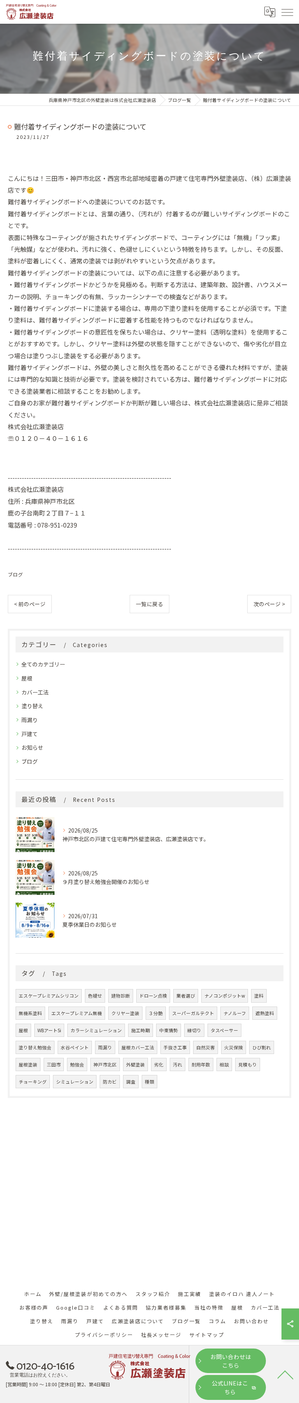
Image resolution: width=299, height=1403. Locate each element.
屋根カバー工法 (137, 1047)
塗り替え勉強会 (35, 1047)
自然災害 (205, 1047)
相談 (224, 1064)
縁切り (194, 1030)
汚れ (177, 1064)
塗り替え (32, 706)
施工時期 (140, 1030)
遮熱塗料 (264, 1013)
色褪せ (95, 996)
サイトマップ (206, 1334)
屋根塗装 (28, 1064)
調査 (130, 1082)
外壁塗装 (135, 1064)
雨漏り (29, 720)
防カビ (110, 1082)
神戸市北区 (105, 1064)
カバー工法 (35, 692)
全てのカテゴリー (43, 664)
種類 (149, 1082)
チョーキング (33, 1082)
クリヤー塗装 (125, 1013)
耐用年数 (201, 1064)
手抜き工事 (175, 1047)
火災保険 (233, 1047)
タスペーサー (224, 1030)
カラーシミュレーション (96, 1030)
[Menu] (287, 11)
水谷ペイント (75, 1047)
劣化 (159, 1064)
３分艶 (156, 1013)
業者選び (185, 996)
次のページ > (269, 604)
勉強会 (77, 1064)
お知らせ (32, 747)
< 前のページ (30, 604)
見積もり (247, 1064)
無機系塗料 (30, 1013)
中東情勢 (168, 1030)
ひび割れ (261, 1047)
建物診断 (120, 996)
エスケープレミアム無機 (76, 1013)
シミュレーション (74, 1082)
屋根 (26, 678)
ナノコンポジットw (224, 996)
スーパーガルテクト (193, 1013)
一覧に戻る (149, 604)
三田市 (54, 1064)
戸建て (29, 734)
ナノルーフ (234, 1013)
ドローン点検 (153, 996)
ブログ (15, 574)
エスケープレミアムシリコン (49, 996)
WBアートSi (49, 1030)
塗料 (259, 996)
